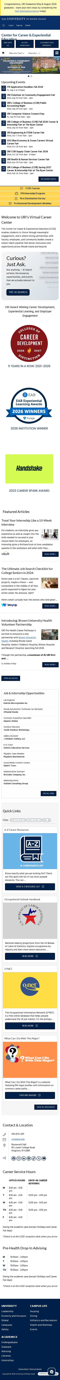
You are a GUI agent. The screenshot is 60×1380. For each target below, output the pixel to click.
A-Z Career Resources (16, 829)
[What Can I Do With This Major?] (30, 1060)
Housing (34, 1311)
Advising (6, 1351)
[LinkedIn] (23, 1158)
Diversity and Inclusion (13, 1316)
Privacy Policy (23, 1369)
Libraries (6, 1356)
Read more (50, 554)
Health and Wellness (41, 1325)
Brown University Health (18, 639)
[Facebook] (13, 1158)
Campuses (6, 1325)
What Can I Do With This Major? (21, 1038)
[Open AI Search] (52, 1372)
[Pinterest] (29, 1158)
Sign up (19, 25)
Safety (5, 1330)
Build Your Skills (17, 820)
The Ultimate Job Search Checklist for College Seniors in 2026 (27, 571)
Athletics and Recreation (43, 1321)
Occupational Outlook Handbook (22, 899)
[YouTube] (44, 1158)
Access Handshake (24, 44)
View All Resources (46, 1107)
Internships (7, 1360)
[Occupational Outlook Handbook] (30, 921)
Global (5, 1321)
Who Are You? (15, 53)
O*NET (8, 968)
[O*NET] (30, 990)
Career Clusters (33, 820)
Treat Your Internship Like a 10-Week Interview (26, 522)
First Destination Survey (27, 11)
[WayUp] (9, 605)
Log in (11, 25)
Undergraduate (9, 1342)
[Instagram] (18, 1158)
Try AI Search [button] (18, 292)
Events (33, 1330)
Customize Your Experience (47, 44)
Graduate (6, 1347)
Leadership (7, 1311)
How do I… (33, 53)
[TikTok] (34, 1158)
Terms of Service (36, 1369)
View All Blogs (11, 678)
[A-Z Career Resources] (30, 851)
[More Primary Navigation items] (57, 53)
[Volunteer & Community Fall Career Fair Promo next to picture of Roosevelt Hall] (30, 65)
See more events (48, 179)
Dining (33, 1316)
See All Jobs (48, 793)
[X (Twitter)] (39, 1158)
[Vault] (5, 553)
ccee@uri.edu (18, 1139)
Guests (27, 25)
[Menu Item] (3, 53)
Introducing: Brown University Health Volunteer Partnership (26, 622)
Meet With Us (8, 44)
